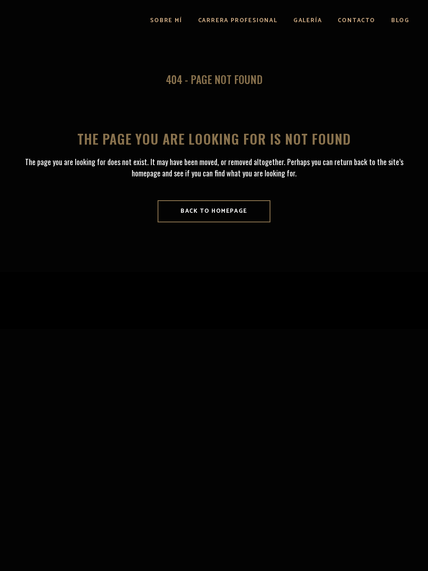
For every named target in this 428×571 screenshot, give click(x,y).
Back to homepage (214, 211)
